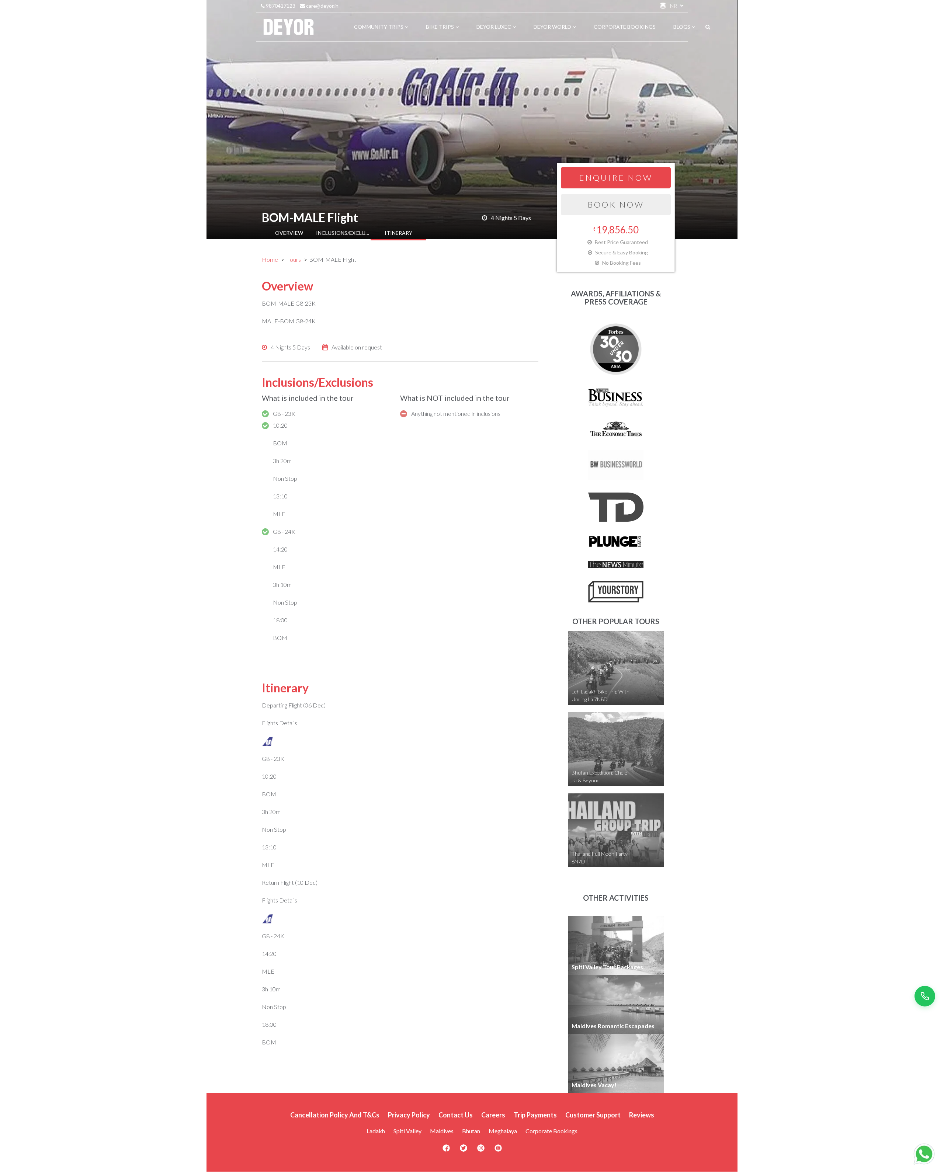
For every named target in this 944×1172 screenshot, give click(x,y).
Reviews (641, 1115)
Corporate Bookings (551, 1130)
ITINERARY (398, 233)
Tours (294, 259)
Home (270, 259)
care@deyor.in (322, 6)
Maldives (442, 1130)
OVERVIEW (289, 233)
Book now (616, 204)
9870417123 (280, 6)
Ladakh (376, 1130)
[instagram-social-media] (481, 1150)
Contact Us (455, 1115)
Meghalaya (503, 1130)
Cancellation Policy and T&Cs (334, 1115)
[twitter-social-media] (463, 1150)
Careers (493, 1115)
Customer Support (593, 1115)
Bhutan (471, 1130)
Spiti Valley (407, 1130)
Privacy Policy (409, 1115)
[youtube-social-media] (498, 1150)
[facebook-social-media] (446, 1150)
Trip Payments (535, 1115)
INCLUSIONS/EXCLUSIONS (343, 233)
